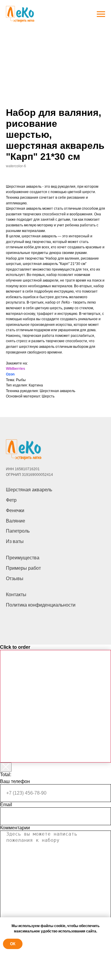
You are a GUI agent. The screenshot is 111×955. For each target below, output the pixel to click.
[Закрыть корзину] (6, 767)
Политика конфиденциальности (40, 604)
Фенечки (15, 510)
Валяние (15, 520)
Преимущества (22, 557)
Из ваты (15, 541)
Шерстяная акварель (29, 489)
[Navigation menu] (101, 14)
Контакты (16, 594)
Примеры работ (23, 568)
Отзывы (14, 578)
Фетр (11, 500)
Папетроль (18, 530)
